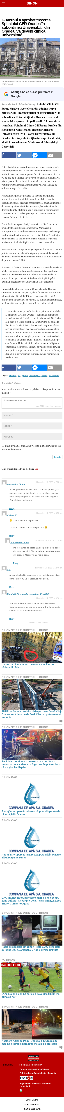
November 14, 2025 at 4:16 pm (49, 598)
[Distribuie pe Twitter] (24, 155)
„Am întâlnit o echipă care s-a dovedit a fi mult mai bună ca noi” (31, 995)
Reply (11, 508)
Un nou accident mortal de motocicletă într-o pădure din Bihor (28, 666)
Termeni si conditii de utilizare (34, 1069)
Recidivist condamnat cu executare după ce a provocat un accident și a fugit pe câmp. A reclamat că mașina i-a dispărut (31, 764)
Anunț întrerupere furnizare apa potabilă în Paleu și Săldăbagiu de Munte (31, 856)
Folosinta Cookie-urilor (30, 1065)
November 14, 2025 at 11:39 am (48, 540)
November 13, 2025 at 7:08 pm (49, 482)
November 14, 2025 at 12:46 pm (48, 568)
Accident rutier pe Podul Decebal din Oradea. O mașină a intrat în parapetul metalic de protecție (29, 1042)
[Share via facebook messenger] (39, 155)
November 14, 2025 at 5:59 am (49, 513)
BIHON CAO (9, 777)
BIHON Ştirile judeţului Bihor (25, 630)
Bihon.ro (8, 1065)
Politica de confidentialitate (33, 1073)
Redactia (52, 1073)
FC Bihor (8, 959)
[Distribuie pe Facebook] (9, 155)
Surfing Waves (43, 622)
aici (36, 468)
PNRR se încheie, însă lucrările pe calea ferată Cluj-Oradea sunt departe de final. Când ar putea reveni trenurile (32, 714)
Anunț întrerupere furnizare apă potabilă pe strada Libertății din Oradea (31, 813)
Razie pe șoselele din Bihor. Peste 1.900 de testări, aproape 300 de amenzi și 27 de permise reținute (31, 948)
